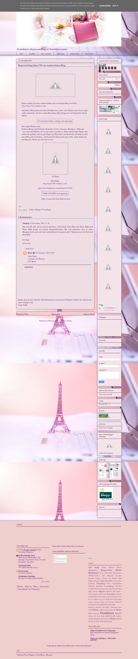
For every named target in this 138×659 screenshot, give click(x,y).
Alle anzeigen (45, 581)
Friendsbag (101, 583)
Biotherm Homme (115, 567)
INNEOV (109, 591)
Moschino (98, 607)
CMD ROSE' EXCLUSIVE (113, 573)
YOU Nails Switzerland (104, 621)
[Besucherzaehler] (103, 417)
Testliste (32, 54)
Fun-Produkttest (117, 584)
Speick (119, 618)
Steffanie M (91, 621)
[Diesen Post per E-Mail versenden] (19, 210)
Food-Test (109, 581)
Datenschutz (74, 54)
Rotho (103, 616)
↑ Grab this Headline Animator (109, 310)
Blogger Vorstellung (43, 209)
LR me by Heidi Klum (106, 599)
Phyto (90, 613)
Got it (115, 6)
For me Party (117, 581)
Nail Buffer (105, 607)
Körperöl (119, 594)
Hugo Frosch (93, 591)
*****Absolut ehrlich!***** (29, 550)
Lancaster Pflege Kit (100, 602)
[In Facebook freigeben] (24, 210)
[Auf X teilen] (22, 210)
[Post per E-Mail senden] (19, 206)
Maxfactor (91, 607)
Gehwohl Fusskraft (95, 586)
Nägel (90, 610)
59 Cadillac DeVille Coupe (28, 567)
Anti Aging (93, 567)
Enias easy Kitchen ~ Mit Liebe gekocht (103, 639)
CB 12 (101, 573)
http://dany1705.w (50, 183)
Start (21, 54)
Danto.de (110, 575)
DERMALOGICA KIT (96, 576)
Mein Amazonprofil (105, 394)
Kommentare (60, 561)
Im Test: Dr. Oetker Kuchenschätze (30, 578)
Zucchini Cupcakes (25, 573)
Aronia (104, 567)
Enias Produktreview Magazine (103, 630)
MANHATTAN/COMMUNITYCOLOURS (101, 605)
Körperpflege (111, 594)
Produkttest (107, 613)
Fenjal (102, 581)
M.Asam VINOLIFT (115, 602)
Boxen (119, 569)
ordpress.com (62, 183)
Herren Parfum (117, 589)
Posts (57, 556)
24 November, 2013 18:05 (45, 252)
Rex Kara (97, 616)
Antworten (27, 243)
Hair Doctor (101, 589)
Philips (119, 609)
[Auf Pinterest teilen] (26, 210)
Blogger (88, 645)
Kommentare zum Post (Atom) (60, 320)
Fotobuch (91, 583)
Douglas (91, 578)
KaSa (100, 594)
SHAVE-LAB (110, 616)
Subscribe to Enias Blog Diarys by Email (68, 546)
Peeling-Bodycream (110, 610)
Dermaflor (118, 576)
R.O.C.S (118, 613)
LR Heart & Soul (105, 597)
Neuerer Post (22, 314)
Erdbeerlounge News (26, 555)
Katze (104, 594)
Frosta (108, 584)
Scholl (102, 619)
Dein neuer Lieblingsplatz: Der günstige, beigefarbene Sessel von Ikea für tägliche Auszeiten (32, 559)
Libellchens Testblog (26, 576)
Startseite (56, 314)
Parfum (95, 609)
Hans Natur (108, 589)
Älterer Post (88, 314)
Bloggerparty (92, 570)
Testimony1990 (24, 565)
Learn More (105, 6)
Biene (30, 252)
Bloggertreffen (106, 570)
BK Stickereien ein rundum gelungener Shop (104, 633)
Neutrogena (113, 607)
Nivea (120, 607)
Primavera (96, 613)
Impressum (60, 54)
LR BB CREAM (93, 597)
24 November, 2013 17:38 (39, 223)
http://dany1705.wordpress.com (34, 106)
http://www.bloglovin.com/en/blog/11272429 (55, 188)
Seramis (107, 619)
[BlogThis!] (21, 210)
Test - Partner (46, 54)
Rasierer (90, 616)
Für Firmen (89, 54)
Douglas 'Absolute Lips (103, 578)
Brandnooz (93, 572)
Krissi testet (23, 571)
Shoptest (113, 618)
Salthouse (119, 616)
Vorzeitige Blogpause (26, 552)
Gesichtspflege (109, 586)
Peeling (101, 610)
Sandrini (90, 619)
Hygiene (102, 591)
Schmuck (97, 618)
